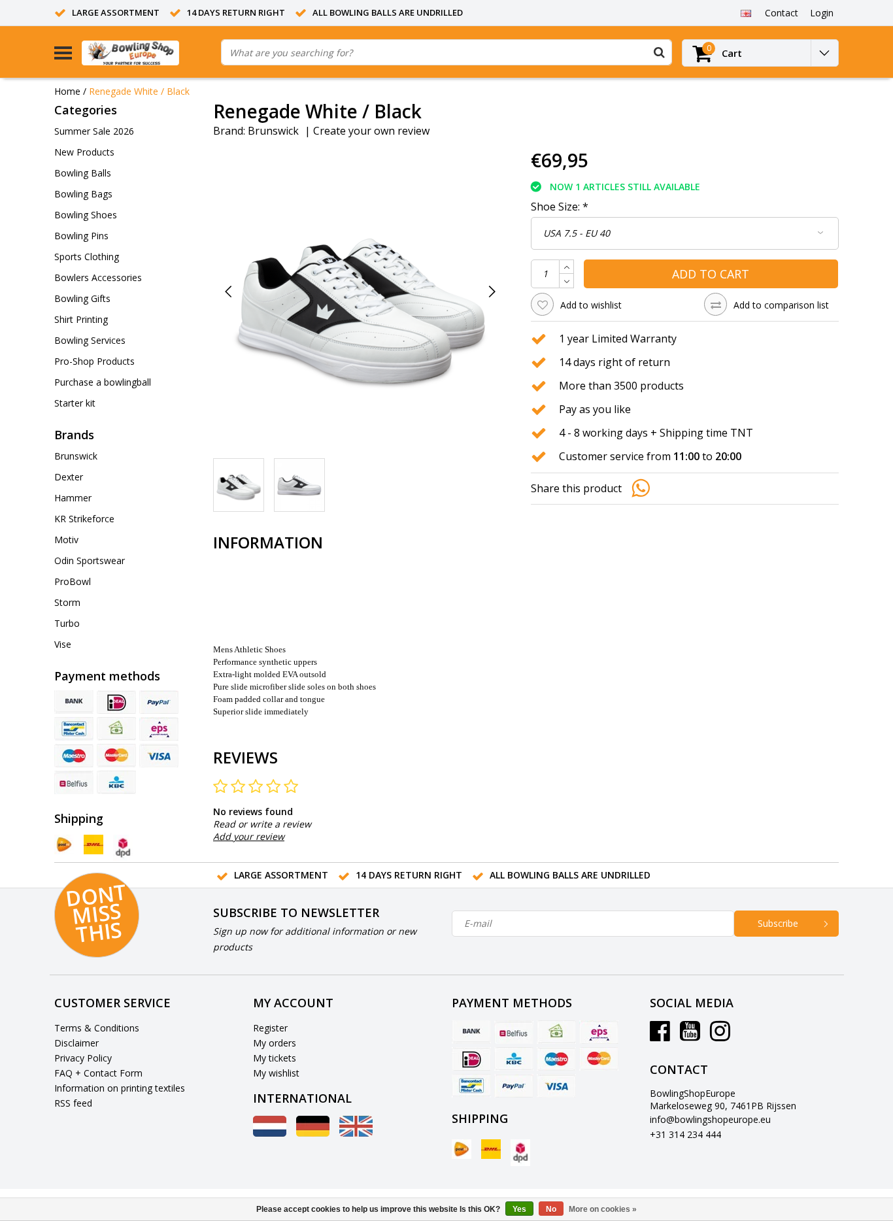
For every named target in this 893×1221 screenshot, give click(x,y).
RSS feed (73, 1103)
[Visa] (158, 755)
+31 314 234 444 (685, 1134)
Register (270, 1028)
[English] (745, 12)
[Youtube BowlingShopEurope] (690, 1035)
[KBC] (116, 782)
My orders (274, 1043)
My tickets (274, 1058)
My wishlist (276, 1073)
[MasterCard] (116, 755)
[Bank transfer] (73, 702)
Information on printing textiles (119, 1088)
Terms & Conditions (96, 1028)
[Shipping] (64, 844)
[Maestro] (73, 755)
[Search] (659, 52)
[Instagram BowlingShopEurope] (720, 1035)
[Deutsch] (312, 1133)
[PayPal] (158, 702)
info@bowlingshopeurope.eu (710, 1119)
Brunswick (273, 131)
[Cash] (116, 729)
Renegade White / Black (139, 91)
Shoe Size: (559, 206)
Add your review (248, 836)
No (551, 1209)
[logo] (146, 53)
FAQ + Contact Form (98, 1073)
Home (67, 91)
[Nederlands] (269, 1133)
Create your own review (371, 131)
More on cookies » (603, 1209)
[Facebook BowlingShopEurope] (660, 1035)
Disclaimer (76, 1043)
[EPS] (158, 729)
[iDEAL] (116, 702)
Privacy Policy (83, 1058)
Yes (519, 1209)
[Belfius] (73, 782)
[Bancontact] (73, 729)
